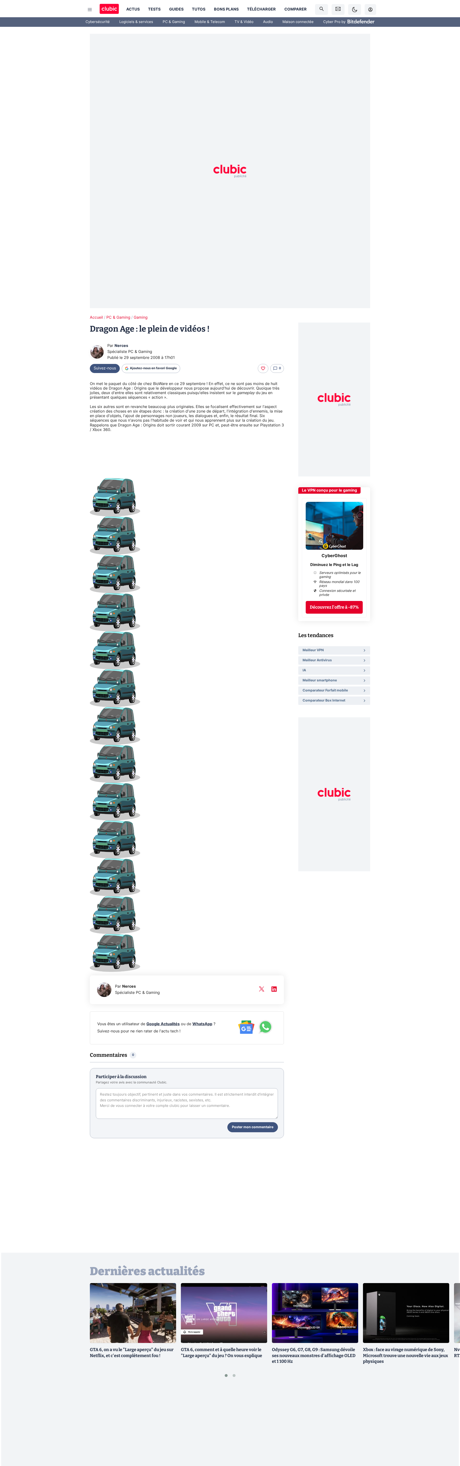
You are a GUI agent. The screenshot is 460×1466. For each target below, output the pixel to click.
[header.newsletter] (338, 9)
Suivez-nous (105, 368)
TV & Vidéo (244, 22)
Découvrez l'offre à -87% (334, 607)
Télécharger (261, 9)
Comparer (295, 9)
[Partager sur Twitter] (448, 1441)
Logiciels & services (136, 22)
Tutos (198, 9)
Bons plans (226, 9)
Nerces (121, 346)
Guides (176, 9)
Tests (154, 9)
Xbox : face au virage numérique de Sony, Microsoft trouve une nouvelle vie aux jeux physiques (405, 1355)
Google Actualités (163, 1024)
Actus (133, 9)
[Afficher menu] (90, 9)
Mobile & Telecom (210, 22)
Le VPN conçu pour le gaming (329, 490)
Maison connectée (298, 22)
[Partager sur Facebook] (448, 1425)
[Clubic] (109, 9)
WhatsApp (202, 1024)
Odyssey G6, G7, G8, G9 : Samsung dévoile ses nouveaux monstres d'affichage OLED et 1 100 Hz (314, 1355)
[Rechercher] (321, 9)
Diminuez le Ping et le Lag (334, 565)
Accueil (96, 317)
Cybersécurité (98, 22)
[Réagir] (263, 368)
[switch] (354, 9)
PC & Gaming (174, 22)
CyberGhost (334, 556)
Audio (268, 22)
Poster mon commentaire (252, 1127)
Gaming (141, 317)
